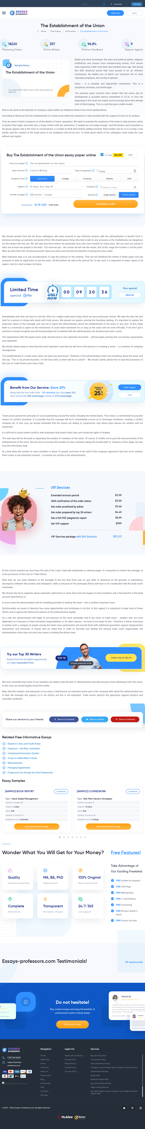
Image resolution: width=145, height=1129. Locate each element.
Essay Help (95, 1075)
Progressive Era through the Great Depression (30, 772)
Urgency (21, 187)
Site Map (44, 1095)
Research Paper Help (99, 1079)
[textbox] (119, 187)
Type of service (18, 170)
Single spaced (109, 195)
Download (61, 791)
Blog (42, 1079)
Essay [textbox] (102, 171)
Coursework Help (98, 1059)
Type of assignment (83, 171)
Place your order (72, 1024)
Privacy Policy (70, 1059)
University (87, 179)
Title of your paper (17, 163)
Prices (43, 1063)
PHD (129, 179)
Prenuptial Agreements (19, 767)
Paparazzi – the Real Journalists (24, 748)
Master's (109, 179)
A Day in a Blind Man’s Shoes (22, 758)
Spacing (91, 195)
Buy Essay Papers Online (101, 1083)
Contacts (44, 1091)
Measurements (15, 763)
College (65, 179)
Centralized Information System (23, 753)
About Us (44, 1071)
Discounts (44, 1067)
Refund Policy (70, 1063)
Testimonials (45, 1075)
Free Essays (45, 1083)
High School (42, 179)
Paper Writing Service (100, 1087)
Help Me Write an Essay (100, 1063)
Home (43, 1056)
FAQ (42, 1087)
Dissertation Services (99, 1071)
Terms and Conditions (74, 1056)
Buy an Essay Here (98, 1056)
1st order (113, 155)
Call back (136, 4)
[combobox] (118, 171)
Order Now (45, 1059)
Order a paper (130, 387)
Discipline (91, 187)
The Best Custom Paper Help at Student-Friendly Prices (114, 1067)
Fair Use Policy (71, 1071)
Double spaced (128, 195)
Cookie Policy (70, 1067)
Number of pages (17, 195)
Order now (115, 13)
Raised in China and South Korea (24, 743)
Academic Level (18, 179)
